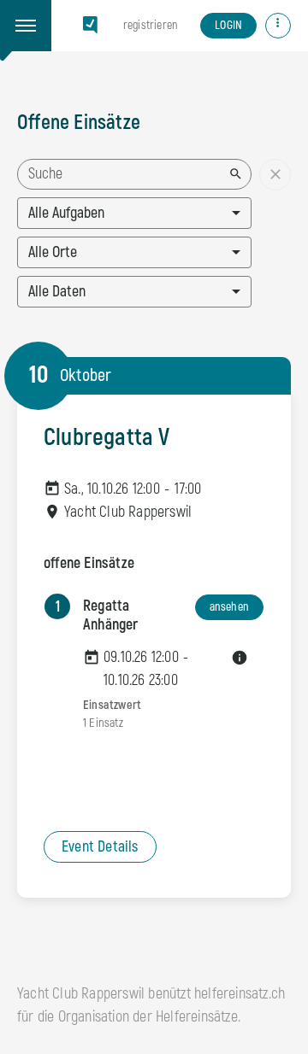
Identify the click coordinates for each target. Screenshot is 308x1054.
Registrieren (150, 25)
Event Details (100, 847)
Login (228, 25)
